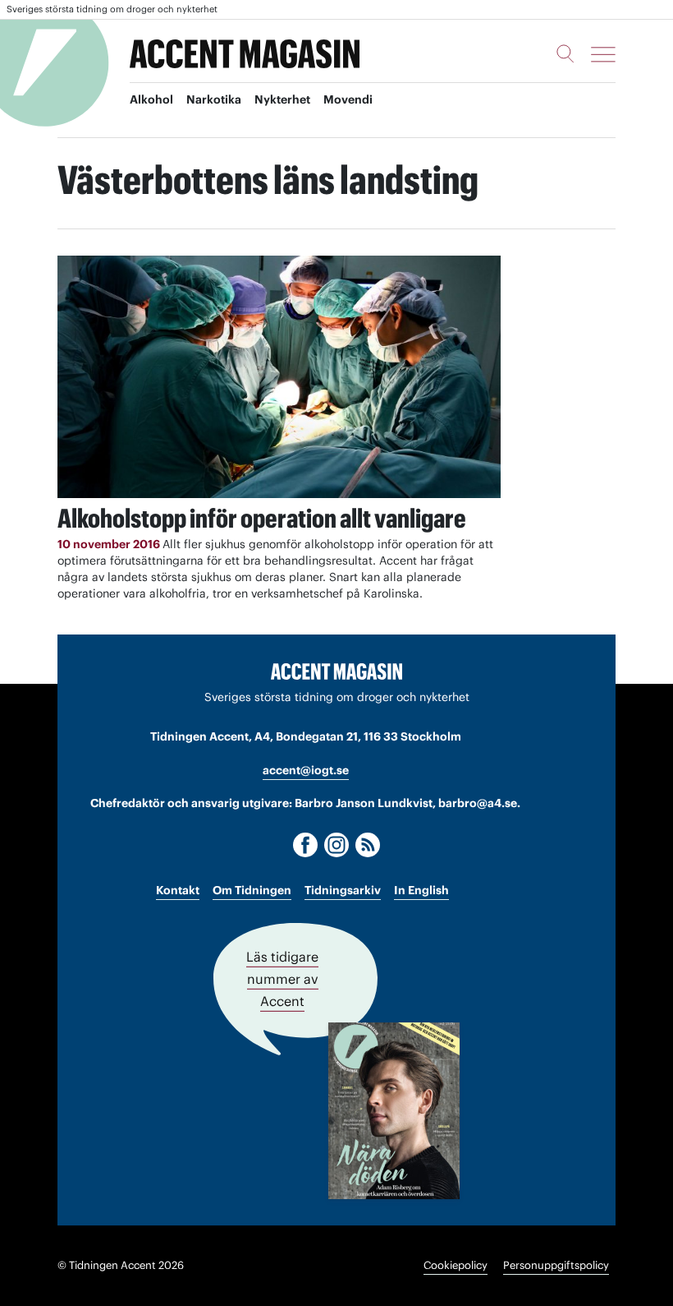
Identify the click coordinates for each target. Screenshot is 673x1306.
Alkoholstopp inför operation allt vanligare (261, 518)
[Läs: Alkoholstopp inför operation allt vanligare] (279, 377)
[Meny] (603, 54)
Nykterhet (282, 99)
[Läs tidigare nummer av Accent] (394, 1110)
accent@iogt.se (306, 770)
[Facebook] (305, 845)
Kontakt (177, 890)
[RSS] (367, 845)
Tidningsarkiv (342, 890)
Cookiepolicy (455, 1265)
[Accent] (336, 671)
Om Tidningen (252, 890)
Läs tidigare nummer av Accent (282, 978)
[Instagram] (336, 845)
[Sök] (565, 53)
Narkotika (213, 99)
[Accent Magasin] (244, 54)
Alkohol (151, 99)
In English (421, 890)
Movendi (348, 99)
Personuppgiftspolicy (556, 1265)
